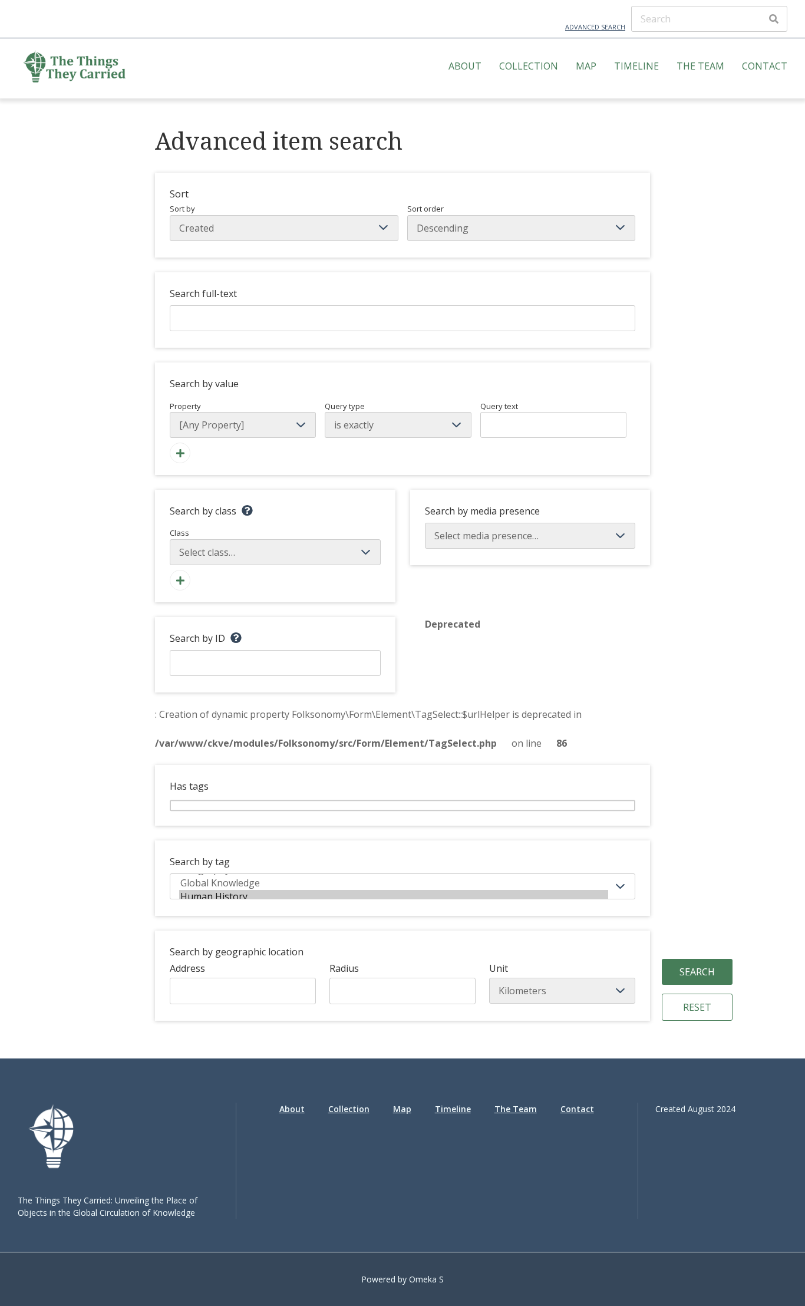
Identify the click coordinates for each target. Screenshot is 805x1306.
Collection (528, 66)
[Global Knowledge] (393, 883)
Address (187, 968)
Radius (344, 968)
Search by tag (200, 861)
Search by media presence (482, 510)
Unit (498, 968)
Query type (345, 406)
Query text (499, 406)
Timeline (636, 66)
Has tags (189, 786)
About (464, 66)
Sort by (182, 208)
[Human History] (393, 896)
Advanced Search (595, 26)
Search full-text (203, 293)
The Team (700, 66)
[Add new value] (180, 453)
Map (586, 66)
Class (179, 532)
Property (185, 406)
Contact (764, 66)
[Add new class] (180, 580)
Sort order (425, 208)
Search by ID (197, 638)
